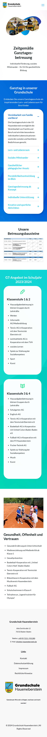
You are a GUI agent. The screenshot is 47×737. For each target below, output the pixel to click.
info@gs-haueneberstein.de (26, 642)
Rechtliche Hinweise (23, 673)
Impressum (23, 668)
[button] (23, 129)
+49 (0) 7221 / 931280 (26, 638)
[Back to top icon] (42, 732)
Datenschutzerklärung (23, 663)
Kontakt (23, 658)
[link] (23, 250)
